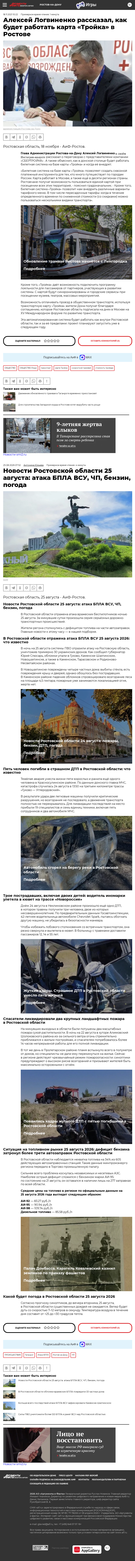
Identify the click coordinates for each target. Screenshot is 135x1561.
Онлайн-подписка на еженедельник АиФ (53, 1479)
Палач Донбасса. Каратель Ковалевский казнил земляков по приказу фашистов (69, 1270)
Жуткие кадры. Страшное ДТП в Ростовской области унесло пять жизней (74, 993)
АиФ (5, 579)
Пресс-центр (65, 1475)
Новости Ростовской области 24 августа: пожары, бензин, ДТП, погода (71, 743)
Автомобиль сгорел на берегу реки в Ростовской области (71, 869)
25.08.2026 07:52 (12, 465)
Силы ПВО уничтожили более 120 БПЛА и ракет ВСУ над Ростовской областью (61, 1414)
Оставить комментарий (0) (105, 341)
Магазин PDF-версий (86, 1475)
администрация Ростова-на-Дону (21, 128)
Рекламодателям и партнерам (109, 1479)
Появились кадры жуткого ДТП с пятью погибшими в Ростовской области (75, 1123)
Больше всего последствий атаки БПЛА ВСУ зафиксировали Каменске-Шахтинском (64, 1403)
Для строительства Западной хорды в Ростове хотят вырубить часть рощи (59, 404)
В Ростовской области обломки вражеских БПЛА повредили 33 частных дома (61, 1391)
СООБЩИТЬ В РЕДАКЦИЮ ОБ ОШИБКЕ (49, 1484)
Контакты (83, 1479)
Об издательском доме (43, 1475)
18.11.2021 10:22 (10, 14)
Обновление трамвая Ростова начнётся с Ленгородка (75, 261)
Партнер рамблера (60, 1548)
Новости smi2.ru (15, 454)
